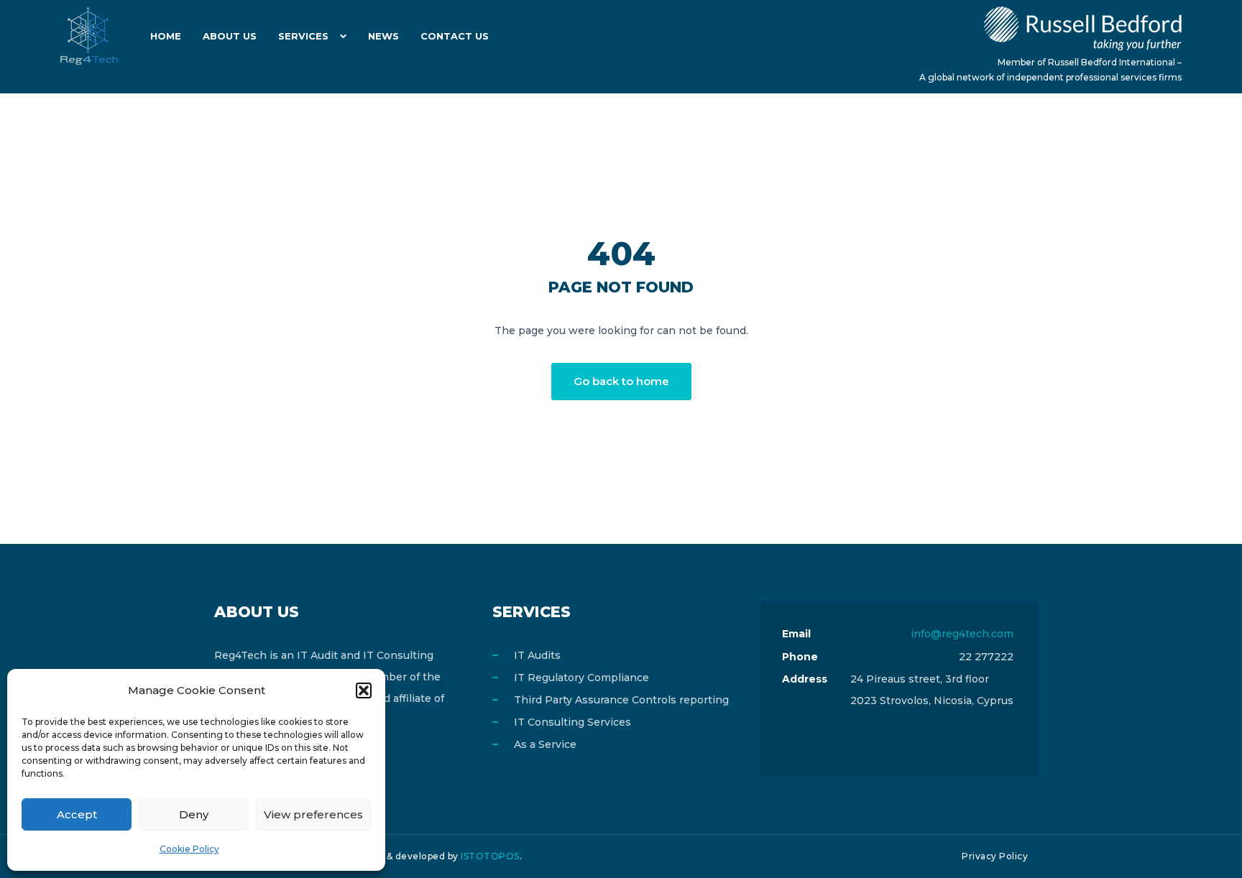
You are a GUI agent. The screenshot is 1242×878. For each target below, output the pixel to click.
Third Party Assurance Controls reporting (621, 699)
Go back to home (621, 381)
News (383, 36)
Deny (193, 814)
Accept (77, 814)
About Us (230, 36)
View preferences (313, 814)
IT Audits (537, 655)
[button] (363, 690)
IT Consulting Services (572, 722)
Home (165, 36)
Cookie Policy (189, 849)
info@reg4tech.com (962, 633)
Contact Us (454, 36)
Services (303, 36)
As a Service (545, 744)
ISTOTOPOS (490, 856)
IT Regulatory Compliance (581, 677)
